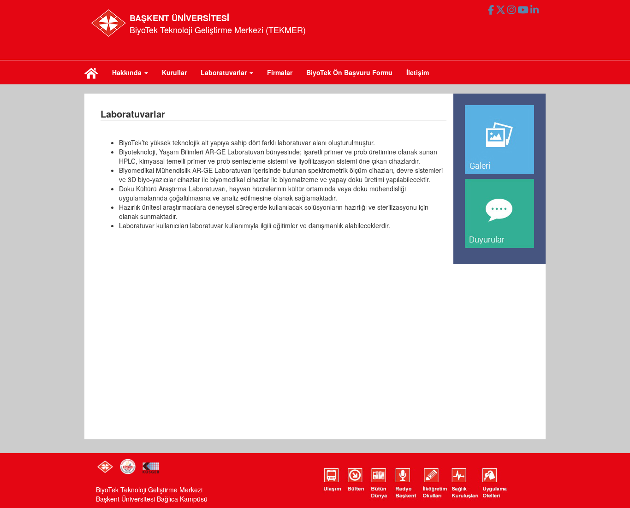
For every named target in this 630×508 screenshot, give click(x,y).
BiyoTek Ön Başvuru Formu (349, 72)
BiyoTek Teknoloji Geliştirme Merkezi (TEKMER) (218, 29)
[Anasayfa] (91, 72)
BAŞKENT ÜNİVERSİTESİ (179, 18)
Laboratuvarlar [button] (225, 72)
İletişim (417, 72)
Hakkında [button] (127, 72)
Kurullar (174, 72)
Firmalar (279, 72)
